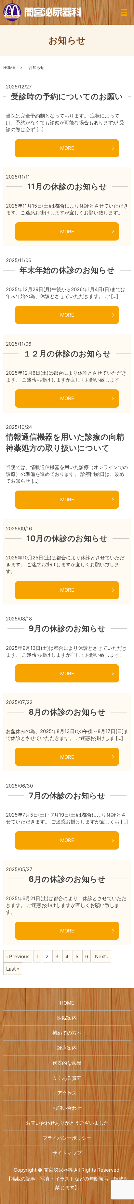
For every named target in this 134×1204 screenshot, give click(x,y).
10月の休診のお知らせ (67, 538)
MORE (67, 148)
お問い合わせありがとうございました (67, 1123)
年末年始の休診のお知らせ (67, 270)
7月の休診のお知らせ (67, 795)
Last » (13, 969)
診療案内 (67, 1048)
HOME (9, 67)
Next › (102, 956)
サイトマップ (67, 1153)
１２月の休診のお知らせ (67, 353)
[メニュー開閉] (124, 12)
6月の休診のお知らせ (67, 879)
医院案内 (67, 1018)
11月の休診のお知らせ (67, 186)
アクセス (67, 1093)
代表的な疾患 (67, 1063)
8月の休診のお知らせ (67, 712)
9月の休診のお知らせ (67, 628)
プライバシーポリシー (67, 1138)
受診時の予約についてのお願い (67, 96)
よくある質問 (67, 1078)
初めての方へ (67, 1033)
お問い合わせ (67, 1108)
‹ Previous (18, 956)
